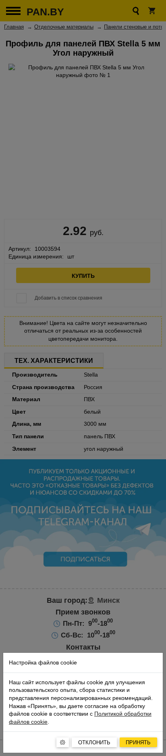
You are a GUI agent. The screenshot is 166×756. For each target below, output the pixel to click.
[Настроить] (62, 742)
